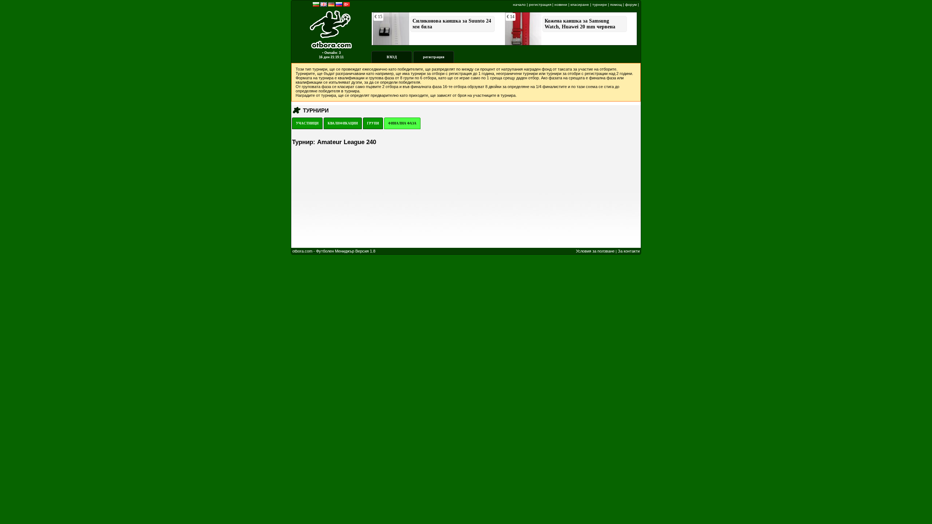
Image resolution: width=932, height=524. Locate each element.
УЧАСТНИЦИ (307, 123)
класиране (579, 5)
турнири (599, 5)
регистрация (540, 5)
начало (519, 5)
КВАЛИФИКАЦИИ (343, 123)
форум (631, 5)
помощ (616, 5)
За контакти (629, 251)
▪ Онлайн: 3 (331, 53)
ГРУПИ (373, 123)
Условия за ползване (595, 251)
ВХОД (392, 57)
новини (560, 5)
